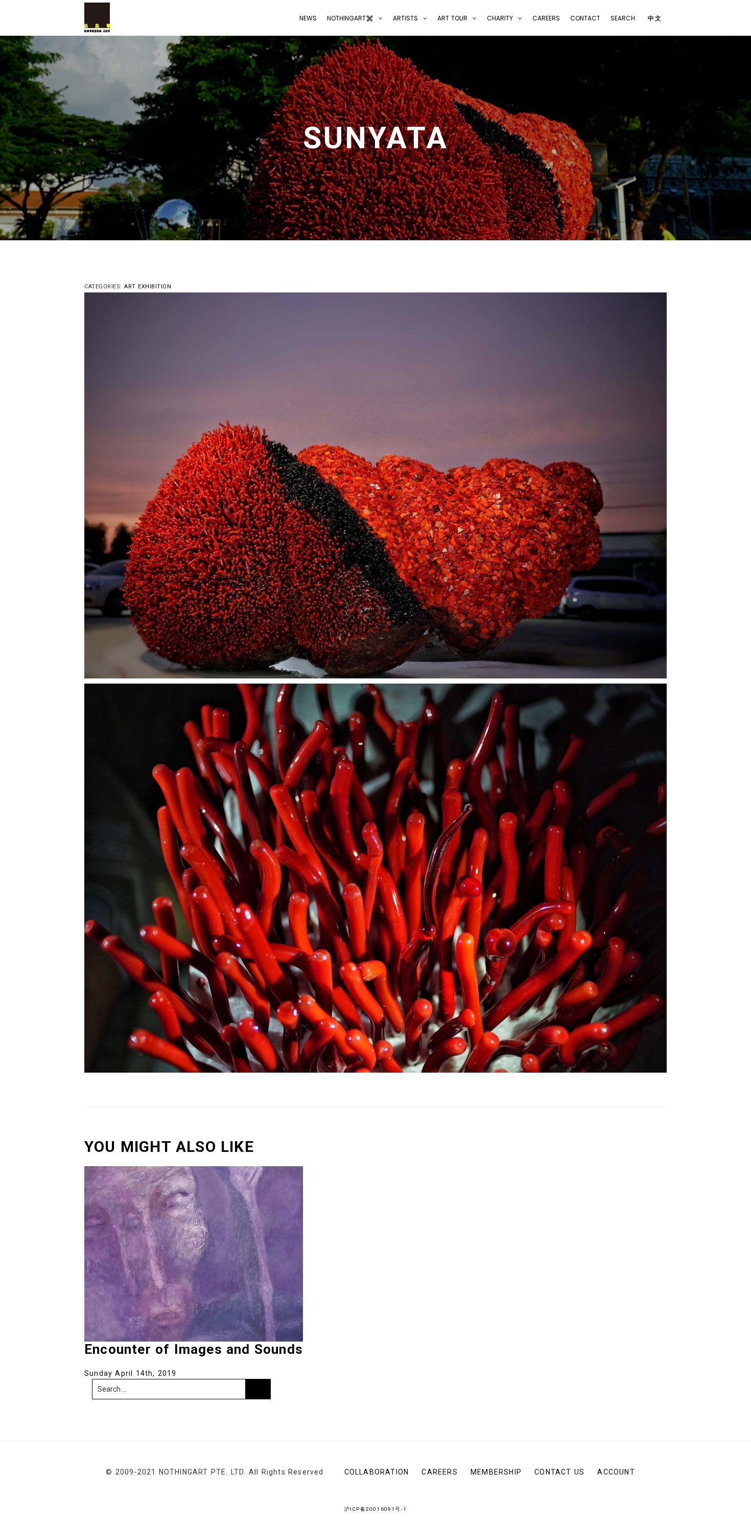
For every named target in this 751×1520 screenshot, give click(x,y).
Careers (546, 18)
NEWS (308, 18)
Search (623, 18)
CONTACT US (559, 1472)
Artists (405, 18)
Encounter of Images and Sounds (193, 1349)
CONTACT (585, 18)
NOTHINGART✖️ (350, 18)
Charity (500, 18)
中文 (653, 18)
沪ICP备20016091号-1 (375, 1509)
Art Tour (452, 18)
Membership (496, 1472)
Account (616, 1472)
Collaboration (376, 1472)
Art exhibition (147, 286)
